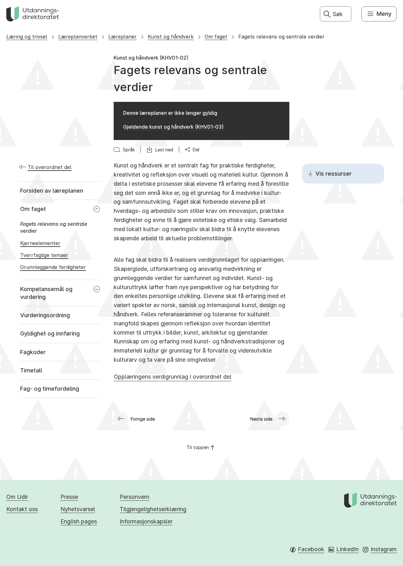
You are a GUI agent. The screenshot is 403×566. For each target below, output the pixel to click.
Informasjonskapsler (146, 521)
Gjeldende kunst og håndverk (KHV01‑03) (173, 127)
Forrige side (143, 419)
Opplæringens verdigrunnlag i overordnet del (172, 376)
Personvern (134, 496)
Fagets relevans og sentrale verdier (281, 36)
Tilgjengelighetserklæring (153, 509)
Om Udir (17, 496)
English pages (78, 521)
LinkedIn (347, 549)
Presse (69, 496)
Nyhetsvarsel (77, 509)
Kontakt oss (22, 509)
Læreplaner (122, 36)
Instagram (384, 549)
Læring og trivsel (26, 36)
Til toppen (198, 447)
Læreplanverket (77, 36)
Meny (384, 13)
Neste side (261, 419)
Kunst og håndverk (171, 36)
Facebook (311, 549)
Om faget (216, 36)
